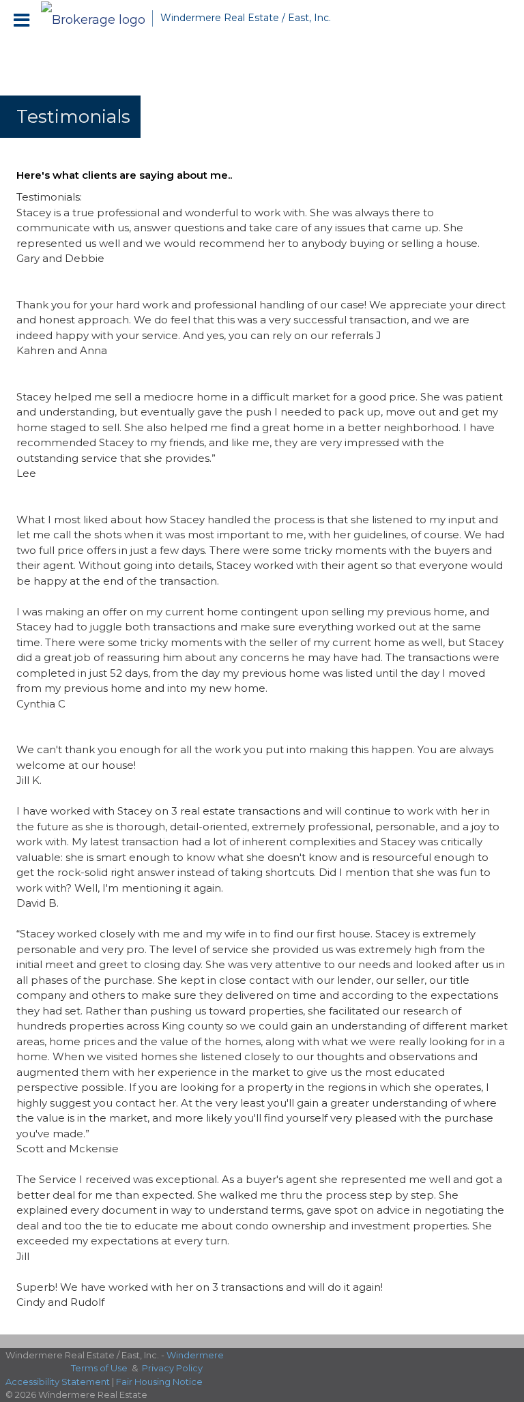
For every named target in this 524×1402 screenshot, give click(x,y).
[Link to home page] (96, 18)
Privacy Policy (172, 1367)
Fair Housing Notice (159, 1381)
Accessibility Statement (57, 1381)
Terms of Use (99, 1367)
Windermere (195, 1354)
